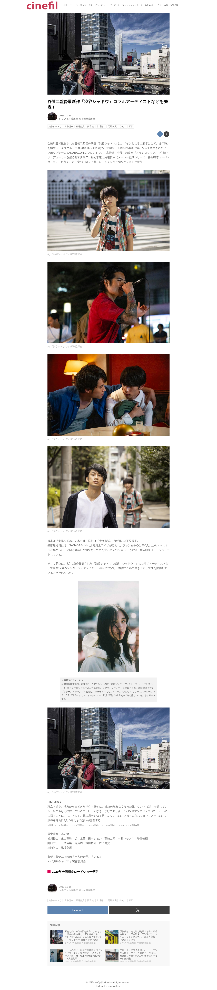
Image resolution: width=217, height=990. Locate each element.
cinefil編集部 (88, 118)
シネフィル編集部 (68, 118)
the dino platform (112, 986)
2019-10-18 (65, 115)
